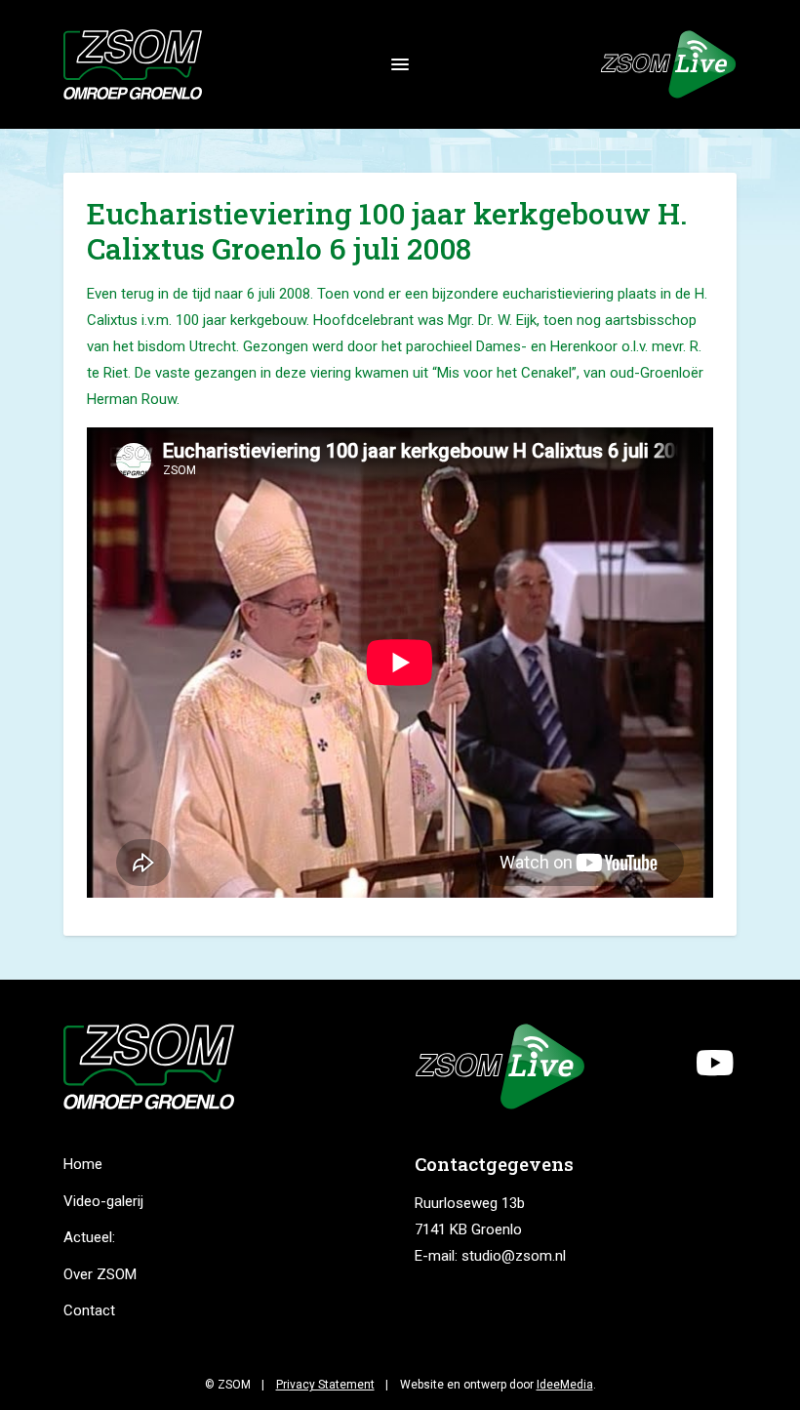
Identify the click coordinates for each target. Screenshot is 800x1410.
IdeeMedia (565, 1384)
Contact (89, 1310)
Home (82, 1164)
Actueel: (89, 1237)
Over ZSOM (100, 1274)
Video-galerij (103, 1201)
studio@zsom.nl (513, 1256)
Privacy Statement (325, 1384)
